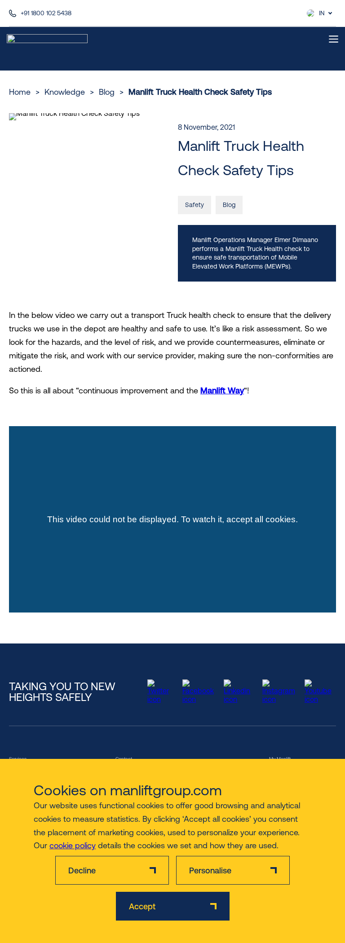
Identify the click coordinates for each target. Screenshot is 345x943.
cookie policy (72, 845)
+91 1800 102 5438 (46, 13)
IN (321, 13)
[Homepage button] (47, 39)
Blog (107, 92)
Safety (194, 204)
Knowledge (64, 92)
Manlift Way (222, 390)
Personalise (210, 870)
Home (20, 92)
